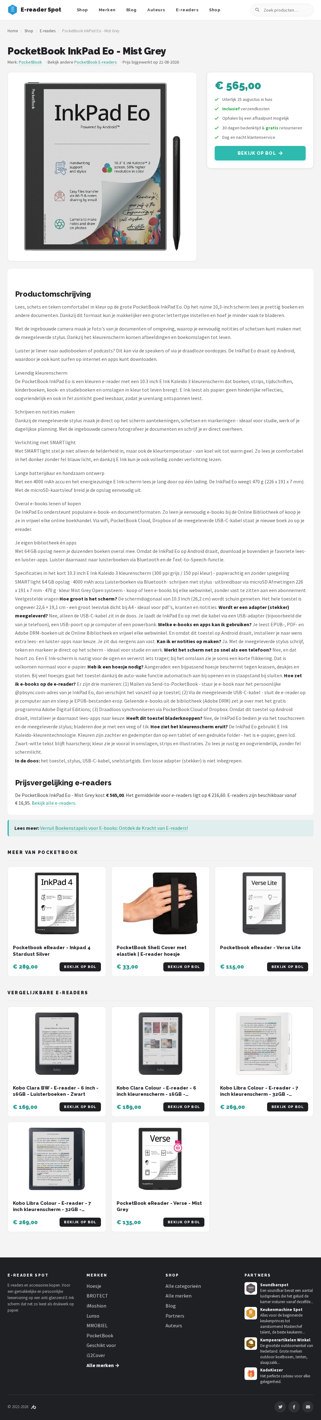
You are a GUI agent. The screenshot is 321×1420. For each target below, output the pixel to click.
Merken (107, 10)
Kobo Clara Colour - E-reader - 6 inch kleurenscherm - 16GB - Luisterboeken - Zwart (156, 1094)
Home (13, 31)
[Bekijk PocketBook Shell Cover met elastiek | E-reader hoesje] (161, 903)
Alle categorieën (183, 1286)
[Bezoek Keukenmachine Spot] (251, 1313)
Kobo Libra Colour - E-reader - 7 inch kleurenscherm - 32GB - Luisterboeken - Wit (259, 1094)
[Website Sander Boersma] (33, 1406)
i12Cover (96, 1355)
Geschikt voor (101, 1345)
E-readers (187, 10)
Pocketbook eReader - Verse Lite (260, 947)
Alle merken (179, 1296)
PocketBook (30, 62)
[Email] (307, 1406)
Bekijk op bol (257, 153)
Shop (82, 10)
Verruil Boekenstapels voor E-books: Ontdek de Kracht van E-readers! (114, 828)
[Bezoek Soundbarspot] (251, 1288)
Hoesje (94, 1286)
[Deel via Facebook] (294, 1406)
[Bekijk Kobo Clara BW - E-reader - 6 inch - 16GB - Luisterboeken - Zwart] (57, 1043)
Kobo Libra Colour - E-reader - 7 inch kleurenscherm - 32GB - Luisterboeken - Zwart (52, 1209)
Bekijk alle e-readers (53, 803)
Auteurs (156, 10)
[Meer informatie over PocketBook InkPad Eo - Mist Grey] (102, 166)
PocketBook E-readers (95, 62)
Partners (175, 1316)
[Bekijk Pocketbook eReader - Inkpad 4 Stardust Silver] (57, 903)
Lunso (93, 1316)
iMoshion (96, 1306)
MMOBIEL (97, 1325)
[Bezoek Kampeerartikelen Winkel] (251, 1343)
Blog (131, 10)
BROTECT (97, 1296)
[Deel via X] (280, 1406)
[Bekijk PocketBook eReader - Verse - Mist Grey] (161, 1159)
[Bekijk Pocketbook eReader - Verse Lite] (264, 903)
